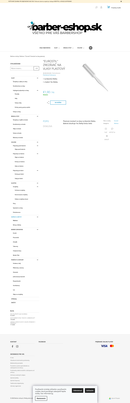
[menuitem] (45, 48)
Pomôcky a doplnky (17, 260)
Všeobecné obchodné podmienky (20, 360)
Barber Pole (16, 255)
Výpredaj (14, 299)
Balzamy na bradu (18, 137)
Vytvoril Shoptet (115, 398)
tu (52, 393)
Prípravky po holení (18, 170)
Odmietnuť (77, 390)
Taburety (15, 246)
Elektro (13, 183)
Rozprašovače (17, 281)
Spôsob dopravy (15, 380)
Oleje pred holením (20, 149)
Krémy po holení (19, 174)
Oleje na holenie (19, 157)
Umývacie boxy (17, 251)
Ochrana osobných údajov (17, 375)
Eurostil (116, 121)
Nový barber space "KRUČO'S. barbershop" (22, 318)
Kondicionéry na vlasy (19, 86)
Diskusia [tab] (47, 126)
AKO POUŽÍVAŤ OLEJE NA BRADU (18, 314)
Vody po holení (19, 178)
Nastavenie (41, 398)
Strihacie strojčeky (20, 190)
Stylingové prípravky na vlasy (21, 90)
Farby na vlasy (17, 111)
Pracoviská (16, 237)
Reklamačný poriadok (16, 363)
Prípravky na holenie (18, 153)
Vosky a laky (18, 103)
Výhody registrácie (15, 386)
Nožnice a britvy (16, 217)
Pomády (17, 94)
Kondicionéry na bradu (19, 124)
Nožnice (15, 220)
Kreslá (14, 233)
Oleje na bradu (17, 128)
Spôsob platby (14, 378)
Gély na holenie (19, 166)
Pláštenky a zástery (18, 268)
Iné (14, 290)
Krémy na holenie (20, 161)
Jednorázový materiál (19, 276)
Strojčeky (15, 186)
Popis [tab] (46, 121)
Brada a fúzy (15, 116)
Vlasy (13, 78)
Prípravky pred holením (19, 146)
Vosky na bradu (17, 133)
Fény (14, 203)
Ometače (15, 272)
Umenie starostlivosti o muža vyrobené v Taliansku (22, 322)
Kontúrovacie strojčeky (21, 194)
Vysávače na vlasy (18, 208)
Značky (13, 302)
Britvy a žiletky (17, 225)
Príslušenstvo (16, 212)
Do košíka (58, 102)
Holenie (13, 142)
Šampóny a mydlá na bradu (20, 120)
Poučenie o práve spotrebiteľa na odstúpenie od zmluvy (19, 367)
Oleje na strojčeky (18, 294)
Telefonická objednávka (17, 383)
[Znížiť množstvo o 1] (49, 104)
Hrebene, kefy (17, 263)
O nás (12, 357)
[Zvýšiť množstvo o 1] (49, 102)
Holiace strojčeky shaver (21, 199)
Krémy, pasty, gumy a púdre (22, 107)
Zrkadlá (15, 242)
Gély (16, 98)
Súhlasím (90, 390)
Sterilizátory (16, 285)
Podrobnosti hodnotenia (49, 75)
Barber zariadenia (17, 229)
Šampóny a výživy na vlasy (20, 81)
